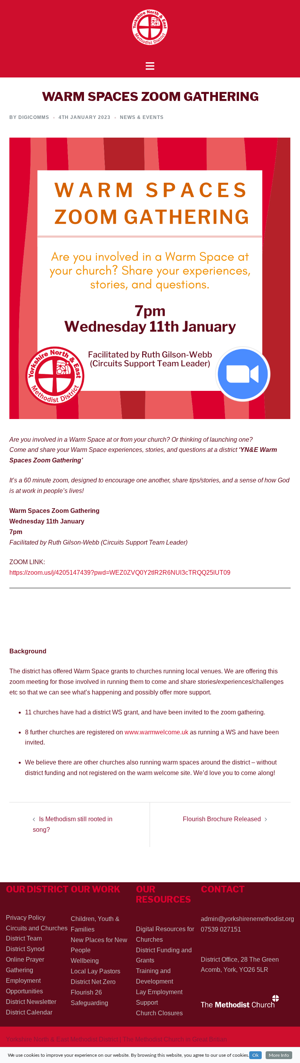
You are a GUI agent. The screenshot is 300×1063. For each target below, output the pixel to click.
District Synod (25, 949)
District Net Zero (93, 981)
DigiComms (33, 117)
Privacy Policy (25, 917)
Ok (255, 1055)
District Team (24, 938)
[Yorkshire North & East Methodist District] (150, 30)
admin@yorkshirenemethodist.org (247, 919)
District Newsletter (31, 1001)
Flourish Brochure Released (222, 819)
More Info (279, 1055)
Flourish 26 (86, 992)
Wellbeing (85, 960)
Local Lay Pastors (95, 971)
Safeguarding (89, 1003)
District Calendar (29, 1012)
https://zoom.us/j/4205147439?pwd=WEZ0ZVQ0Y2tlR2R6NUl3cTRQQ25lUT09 (119, 572)
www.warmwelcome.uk (156, 732)
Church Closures (159, 1013)
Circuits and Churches (37, 928)
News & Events (142, 117)
